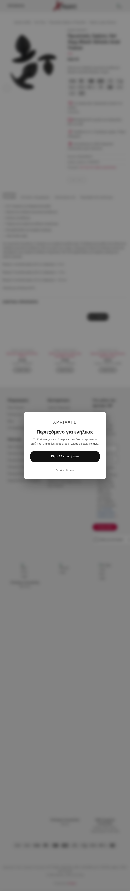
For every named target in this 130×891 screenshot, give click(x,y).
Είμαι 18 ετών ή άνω (65, 456)
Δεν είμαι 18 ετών (65, 470)
